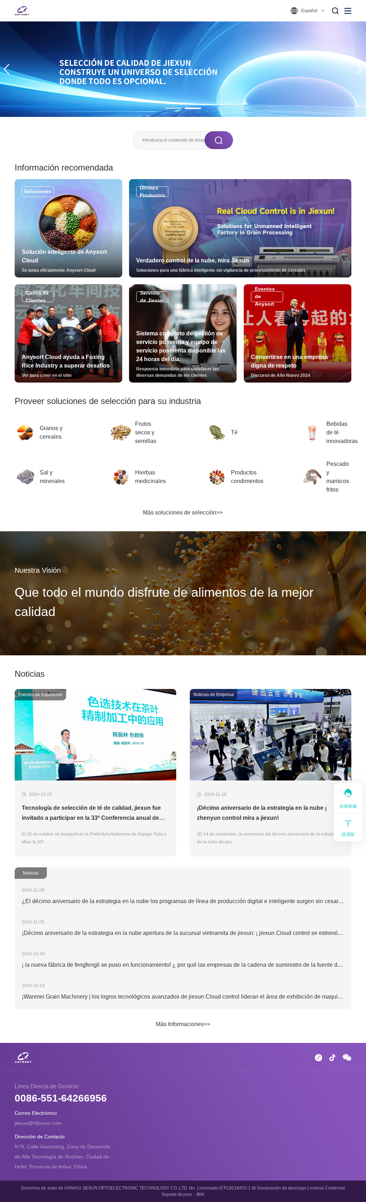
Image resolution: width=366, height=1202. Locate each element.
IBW (200, 1194)
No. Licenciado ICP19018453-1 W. (222, 1188)
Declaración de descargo (281, 1188)
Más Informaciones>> (183, 1024)
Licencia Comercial (326, 1188)
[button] (6, 69)
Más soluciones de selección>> (183, 512)
